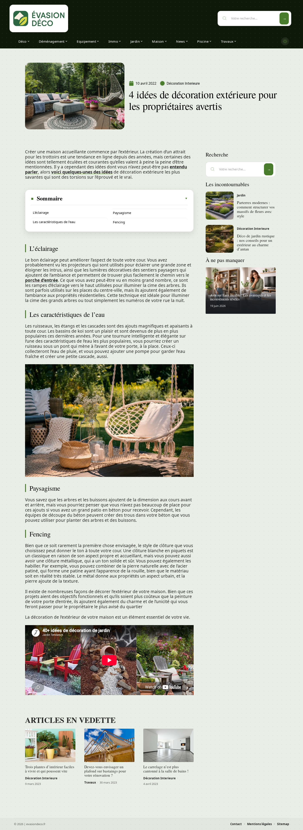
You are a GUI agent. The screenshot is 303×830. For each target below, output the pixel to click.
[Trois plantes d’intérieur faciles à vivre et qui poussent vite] (50, 745)
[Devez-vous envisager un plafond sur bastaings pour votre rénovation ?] (109, 745)
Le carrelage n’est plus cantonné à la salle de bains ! (166, 769)
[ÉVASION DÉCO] (38, 18)
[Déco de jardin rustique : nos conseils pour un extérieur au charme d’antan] (220, 239)
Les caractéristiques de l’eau (54, 222)
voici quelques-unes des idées (81, 172)
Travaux (90, 782)
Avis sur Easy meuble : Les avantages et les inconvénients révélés (240, 297)
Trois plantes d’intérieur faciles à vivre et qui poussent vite (49, 769)
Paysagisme (122, 212)
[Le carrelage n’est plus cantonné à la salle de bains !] (168, 745)
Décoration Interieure (183, 83)
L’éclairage (41, 212)
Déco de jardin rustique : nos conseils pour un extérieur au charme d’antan (256, 242)
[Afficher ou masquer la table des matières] (125, 198)
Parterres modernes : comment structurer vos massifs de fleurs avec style (256, 209)
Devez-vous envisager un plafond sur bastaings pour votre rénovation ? (105, 771)
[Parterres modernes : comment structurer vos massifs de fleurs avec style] (220, 206)
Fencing (119, 222)
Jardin (241, 195)
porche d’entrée (41, 280)
